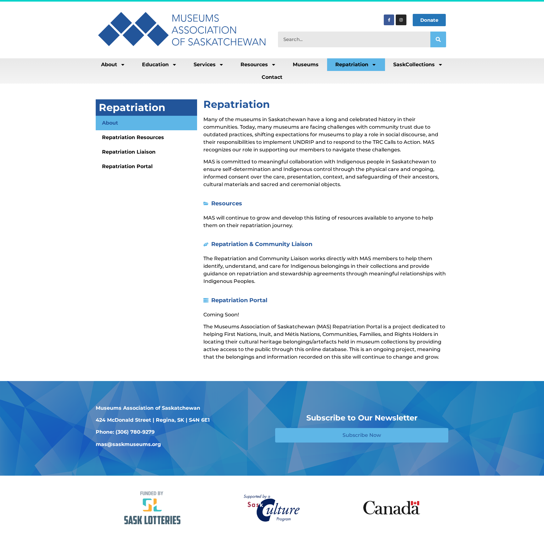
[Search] (438, 39)
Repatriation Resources (133, 137)
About (109, 65)
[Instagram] (401, 20)
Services (205, 65)
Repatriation (351, 65)
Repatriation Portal (127, 166)
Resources (254, 65)
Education (155, 65)
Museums (306, 65)
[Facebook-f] (389, 20)
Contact (272, 77)
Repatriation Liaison (129, 152)
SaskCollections (414, 65)
